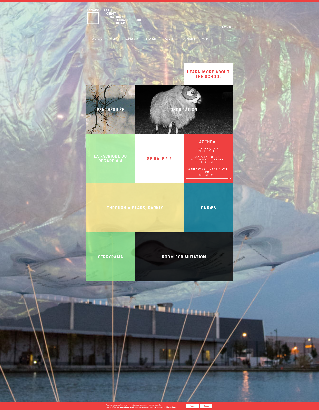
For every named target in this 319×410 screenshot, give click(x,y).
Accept (192, 406)
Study (113, 38)
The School (95, 38)
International (187, 38)
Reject (206, 406)
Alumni (169, 38)
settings (172, 407)
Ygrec (205, 38)
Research (150, 38)
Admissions (132, 38)
